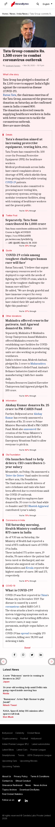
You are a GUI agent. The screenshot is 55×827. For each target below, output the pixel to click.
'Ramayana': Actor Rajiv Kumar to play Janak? (23, 701)
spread (25, 633)
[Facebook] (14, 655)
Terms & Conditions (40, 776)
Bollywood (7, 733)
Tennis (21, 755)
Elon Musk (8, 717)
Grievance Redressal (12, 785)
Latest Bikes (8, 749)
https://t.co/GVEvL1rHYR (18, 235)
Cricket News (33, 733)
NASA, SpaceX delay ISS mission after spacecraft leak (23, 712)
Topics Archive (9, 789)
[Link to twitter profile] (19, 800)
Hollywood (36, 738)
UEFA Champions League (39, 755)
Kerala (29, 567)
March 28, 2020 (29, 243)
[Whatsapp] (23, 655)
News (12, 13)
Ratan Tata (9, 95)
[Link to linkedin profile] (26, 800)
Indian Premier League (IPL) (15, 744)
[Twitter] (32, 655)
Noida (6, 693)
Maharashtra (38, 363)
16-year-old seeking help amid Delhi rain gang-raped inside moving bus (25, 689)
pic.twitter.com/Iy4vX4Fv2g (19, 239)
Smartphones (8, 755)
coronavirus (12, 606)
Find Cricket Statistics (12, 794)
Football (24, 738)
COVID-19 (10, 182)
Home (5, 13)
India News (22, 13)
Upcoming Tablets (11, 766)
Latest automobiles (41, 744)
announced (30, 429)
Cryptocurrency (9, 738)
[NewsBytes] (20, 4)
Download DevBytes (29, 789)
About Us (6, 776)
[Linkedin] (41, 655)
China (44, 595)
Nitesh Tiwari (10, 705)
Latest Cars (22, 749)
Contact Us (7, 781)
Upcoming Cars (9, 761)
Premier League (38, 749)
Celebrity (19, 733)
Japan (6, 681)
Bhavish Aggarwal (38, 506)
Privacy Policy (21, 776)
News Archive (40, 785)
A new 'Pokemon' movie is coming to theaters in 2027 (23, 677)
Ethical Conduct (23, 781)
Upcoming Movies (28, 761)
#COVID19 (26, 232)
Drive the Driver (15, 475)
